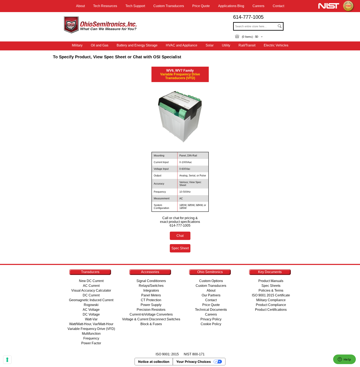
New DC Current (91, 281)
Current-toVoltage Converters (151, 314)
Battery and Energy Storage (137, 45)
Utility (226, 45)
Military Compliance (271, 300)
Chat (180, 235)
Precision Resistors (151, 309)
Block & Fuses (151, 324)
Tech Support (135, 6)
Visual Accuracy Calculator (91, 290)
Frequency (91, 338)
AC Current (91, 285)
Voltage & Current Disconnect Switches (151, 319)
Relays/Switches (151, 285)
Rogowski (91, 305)
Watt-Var (91, 319)
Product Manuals (270, 281)
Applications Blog (231, 6)
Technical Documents (211, 309)
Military (77, 45)
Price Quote (201, 6)
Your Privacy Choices (193, 362)
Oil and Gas (99, 45)
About (80, 6)
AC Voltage (91, 309)
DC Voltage (91, 314)
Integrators (151, 290)
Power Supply (151, 305)
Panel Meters (151, 295)
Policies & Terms (271, 290)
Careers (258, 6)
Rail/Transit (247, 45)
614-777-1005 (248, 17)
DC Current (91, 295)
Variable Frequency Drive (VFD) (91, 329)
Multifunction (91, 333)
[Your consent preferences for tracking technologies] (7, 360)
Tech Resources (105, 6)
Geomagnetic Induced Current (91, 300)
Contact (278, 6)
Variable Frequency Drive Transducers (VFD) (180, 74)
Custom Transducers (168, 6)
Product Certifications (271, 309)
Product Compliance (271, 305)
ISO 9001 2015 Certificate (271, 295)
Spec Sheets (270, 285)
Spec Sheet (180, 248)
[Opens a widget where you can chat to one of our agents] (344, 360)
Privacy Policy (210, 319)
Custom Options (211, 281)
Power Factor (91, 343)
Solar (210, 45)
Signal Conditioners (151, 281)
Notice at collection (153, 362)
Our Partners (211, 295)
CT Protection (151, 300)
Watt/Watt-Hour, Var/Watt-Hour (91, 324)
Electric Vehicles (276, 45)
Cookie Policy (211, 324)
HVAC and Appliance (181, 45)
